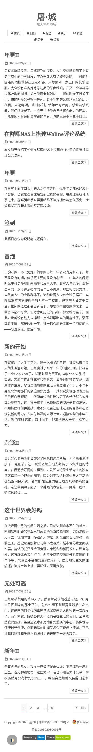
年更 (9, 173)
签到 (9, 223)
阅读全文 (78, 123)
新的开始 (15, 347)
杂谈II (11, 443)
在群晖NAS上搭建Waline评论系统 (44, 134)
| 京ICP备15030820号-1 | (54, 722)
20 (51, 708)
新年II (11, 651)
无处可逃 (15, 583)
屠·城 (46, 17)
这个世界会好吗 (23, 510)
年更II (11, 55)
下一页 (79, 708)
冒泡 (9, 256)
